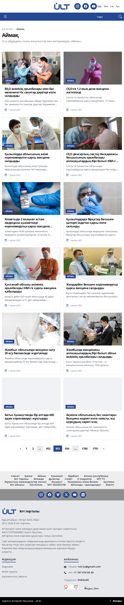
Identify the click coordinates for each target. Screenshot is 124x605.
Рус (117, 6)
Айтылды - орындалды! (86, 484)
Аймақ (41, 475)
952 (48, 448)
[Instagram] (77, 6)
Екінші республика (96, 475)
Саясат (15, 475)
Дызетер (54, 478)
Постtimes (36, 484)
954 (67, 448)
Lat (112, 6)
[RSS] (83, 495)
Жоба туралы (9, 571)
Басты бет (7, 29)
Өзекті (110, 484)
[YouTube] (93, 6)
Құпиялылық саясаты (14, 576)
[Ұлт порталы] (62, 6)
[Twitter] (66, 495)
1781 (95, 448)
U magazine (84, 478)
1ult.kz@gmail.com (89, 566)
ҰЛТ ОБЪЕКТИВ (56, 484)
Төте (106, 6)
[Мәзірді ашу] (5, 16)
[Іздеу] (120, 17)
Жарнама (7, 566)
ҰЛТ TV (101, 478)
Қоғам (28, 475)
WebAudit (83, 579)
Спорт (68, 478)
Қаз (99, 6)
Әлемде (39, 478)
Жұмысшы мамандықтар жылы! (25, 481)
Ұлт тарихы (21, 478)
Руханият (57, 475)
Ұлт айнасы (17, 484)
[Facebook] (85, 6)
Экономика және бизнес (82, 481)
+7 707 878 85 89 (84, 572)
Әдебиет (73, 475)
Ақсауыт (57, 481)
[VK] (58, 495)
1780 (85, 448)
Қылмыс (108, 481)
